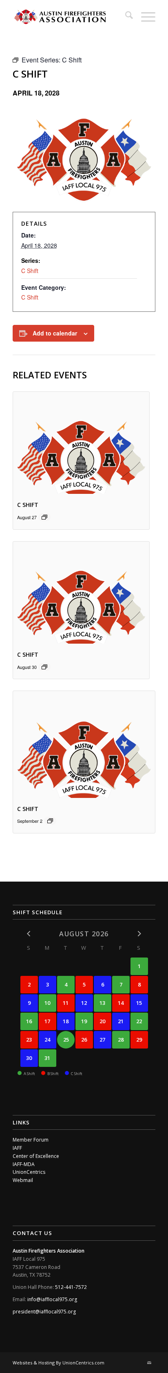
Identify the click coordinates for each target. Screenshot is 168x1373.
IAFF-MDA (24, 1164)
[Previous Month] (29, 933)
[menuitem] (125, 16)
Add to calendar (55, 333)
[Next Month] (139, 933)
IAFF (17, 1147)
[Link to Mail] (149, 1363)
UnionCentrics (29, 1172)
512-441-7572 (71, 1287)
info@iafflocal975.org (52, 1299)
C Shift (29, 271)
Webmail (23, 1180)
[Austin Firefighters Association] (70, 16)
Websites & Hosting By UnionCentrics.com (58, 1363)
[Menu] (144, 16)
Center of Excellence (36, 1156)
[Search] (125, 16)
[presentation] (81, 443)
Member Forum (31, 1139)
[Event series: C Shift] (44, 517)
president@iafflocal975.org (44, 1311)
